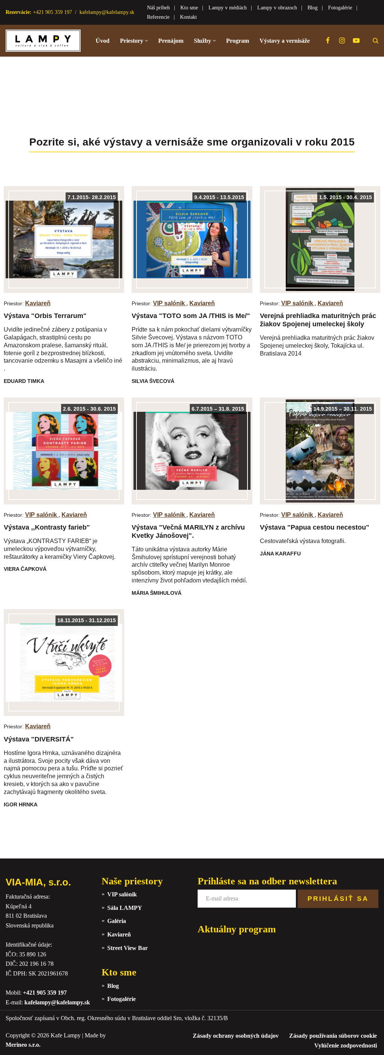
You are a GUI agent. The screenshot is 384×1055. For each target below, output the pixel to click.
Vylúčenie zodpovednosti (345, 1045)
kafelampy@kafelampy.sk (107, 12)
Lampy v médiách (227, 8)
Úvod (103, 41)
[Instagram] (342, 40)
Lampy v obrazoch (277, 8)
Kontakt (188, 17)
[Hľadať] (375, 41)
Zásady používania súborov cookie (333, 1035)
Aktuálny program (237, 929)
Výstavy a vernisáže (285, 41)
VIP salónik (169, 303)
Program (237, 41)
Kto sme (189, 8)
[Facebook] (327, 40)
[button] (146, 40)
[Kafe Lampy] (43, 41)
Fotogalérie (340, 8)
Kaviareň (38, 303)
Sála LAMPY (124, 908)
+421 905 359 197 (45, 992)
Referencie (158, 17)
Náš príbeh (158, 8)
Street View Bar (127, 948)
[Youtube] (356, 40)
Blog (313, 8)
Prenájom (170, 41)
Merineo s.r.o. (23, 1044)
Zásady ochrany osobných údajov (236, 1035)
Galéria (116, 921)
